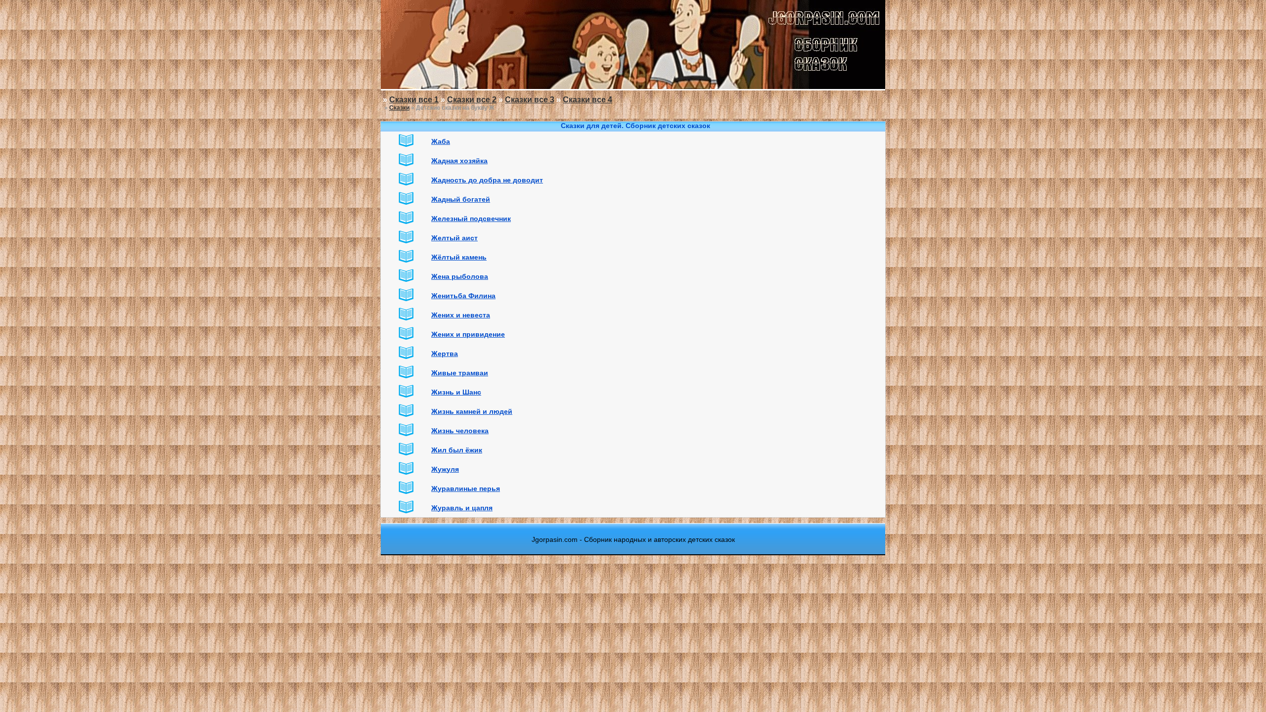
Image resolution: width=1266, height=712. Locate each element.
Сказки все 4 (587, 99)
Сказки (399, 107)
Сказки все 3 (529, 99)
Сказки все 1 (414, 99)
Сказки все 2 (472, 99)
